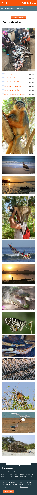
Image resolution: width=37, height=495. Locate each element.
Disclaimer (23, 476)
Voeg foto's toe (18, 17)
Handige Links (13, 474)
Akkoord (8, 491)
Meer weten (24, 487)
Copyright (4, 476)
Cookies (30, 476)
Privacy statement (13, 476)
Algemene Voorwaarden (25, 474)
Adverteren (4, 474)
